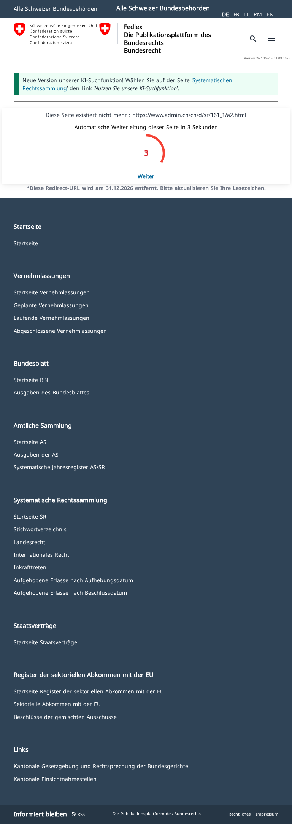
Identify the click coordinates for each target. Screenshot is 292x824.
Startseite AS (30, 441)
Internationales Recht (41, 554)
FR (236, 14)
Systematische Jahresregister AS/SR (59, 466)
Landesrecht (29, 541)
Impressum (267, 814)
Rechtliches (240, 814)
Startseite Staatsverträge (45, 642)
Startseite (26, 243)
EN (270, 14)
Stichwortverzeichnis (40, 528)
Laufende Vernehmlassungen (51, 317)
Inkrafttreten (30, 567)
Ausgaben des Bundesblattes (51, 392)
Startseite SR (30, 516)
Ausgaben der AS (36, 454)
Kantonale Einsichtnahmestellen (55, 778)
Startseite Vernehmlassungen (52, 292)
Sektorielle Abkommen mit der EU (57, 703)
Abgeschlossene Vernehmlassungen (60, 330)
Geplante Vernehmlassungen (51, 305)
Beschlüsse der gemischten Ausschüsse (65, 716)
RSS (78, 814)
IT (246, 14)
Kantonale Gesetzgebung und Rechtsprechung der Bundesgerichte (101, 765)
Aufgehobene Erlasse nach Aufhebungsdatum (73, 579)
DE (225, 14)
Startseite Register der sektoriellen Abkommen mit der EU (89, 691)
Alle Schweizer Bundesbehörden (55, 8)
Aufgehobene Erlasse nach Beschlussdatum (70, 592)
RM (258, 14)
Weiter (146, 176)
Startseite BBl (31, 379)
